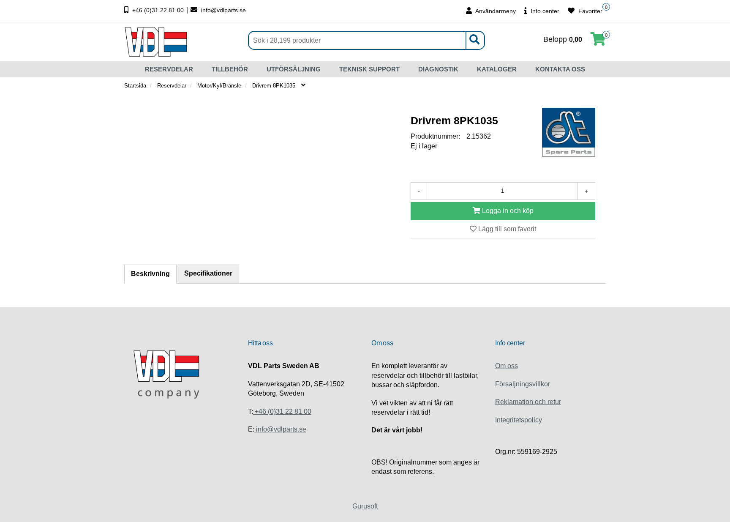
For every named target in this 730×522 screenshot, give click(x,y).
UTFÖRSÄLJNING (294, 69)
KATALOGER (497, 69)
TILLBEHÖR (230, 69)
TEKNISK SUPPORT (369, 69)
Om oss (506, 365)
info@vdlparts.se (222, 10)
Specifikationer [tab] (208, 273)
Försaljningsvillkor (522, 384)
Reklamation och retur (528, 401)
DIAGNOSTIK (438, 69)
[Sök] (474, 40)
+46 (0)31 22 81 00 (158, 10)
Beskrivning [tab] (150, 273)
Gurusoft (365, 506)
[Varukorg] (598, 41)
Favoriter (589, 11)
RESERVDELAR (169, 69)
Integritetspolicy (518, 420)
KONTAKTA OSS (560, 69)
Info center (544, 11)
